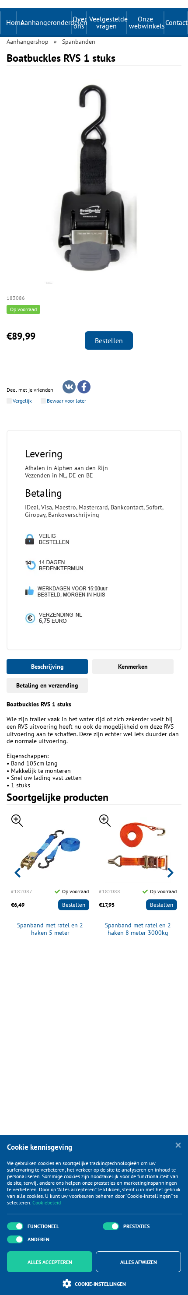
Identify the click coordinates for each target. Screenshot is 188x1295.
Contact (176, 22)
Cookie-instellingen (100, 1284)
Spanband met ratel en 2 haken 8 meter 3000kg (138, 929)
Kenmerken (133, 666)
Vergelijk (22, 401)
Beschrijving (47, 666)
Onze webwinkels (146, 22)
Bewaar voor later (66, 401)
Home (15, 22)
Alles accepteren (50, 1262)
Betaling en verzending (47, 685)
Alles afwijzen (138, 1262)
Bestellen (109, 340)
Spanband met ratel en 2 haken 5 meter (50, 929)
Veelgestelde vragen (107, 22)
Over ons (79, 22)
